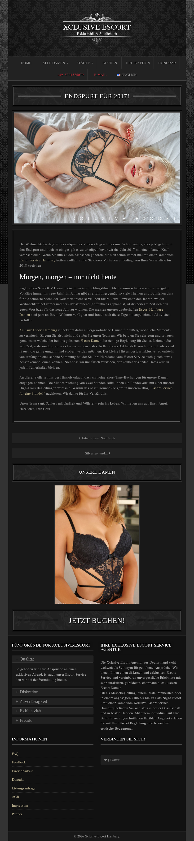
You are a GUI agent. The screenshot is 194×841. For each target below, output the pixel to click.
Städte (84, 62)
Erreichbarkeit (22, 770)
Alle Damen (54, 62)
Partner (17, 813)
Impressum (20, 805)
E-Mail (100, 74)
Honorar (167, 62)
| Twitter (113, 759)
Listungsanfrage (23, 788)
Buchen (109, 62)
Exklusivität (30, 710)
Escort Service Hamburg (37, 260)
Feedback (19, 762)
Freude (26, 720)
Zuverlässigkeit (33, 701)
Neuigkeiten (138, 62)
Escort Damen (91, 340)
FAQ (15, 753)
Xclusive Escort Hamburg (38, 329)
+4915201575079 (70, 74)
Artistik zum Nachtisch (97, 438)
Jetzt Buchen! (97, 620)
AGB (15, 796)
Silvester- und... (96, 453)
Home (26, 62)
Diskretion (29, 691)
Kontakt (18, 779)
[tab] (52, 659)
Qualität (27, 658)
